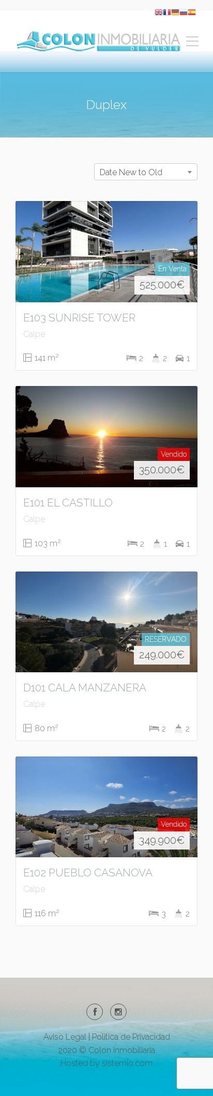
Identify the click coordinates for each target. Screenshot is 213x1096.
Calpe (34, 334)
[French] (167, 12)
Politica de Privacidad (131, 1037)
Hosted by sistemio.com (106, 1063)
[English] (159, 12)
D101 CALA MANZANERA (84, 687)
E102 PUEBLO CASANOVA (88, 872)
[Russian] (183, 12)
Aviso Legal (64, 1037)
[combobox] (145, 171)
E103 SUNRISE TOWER (79, 317)
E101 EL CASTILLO (68, 502)
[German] (175, 12)
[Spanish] (192, 12)
